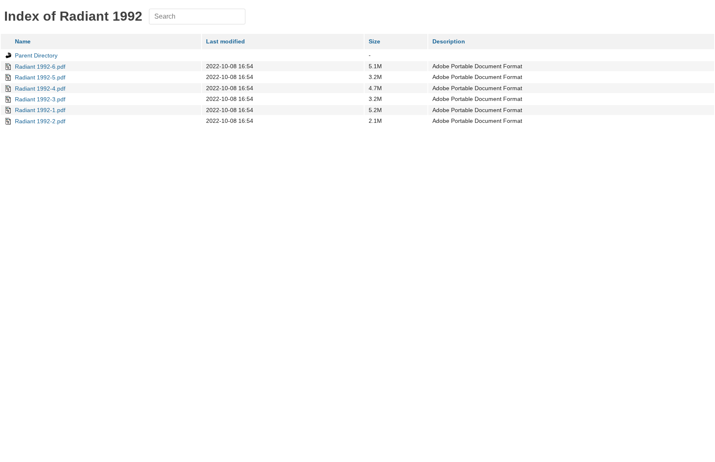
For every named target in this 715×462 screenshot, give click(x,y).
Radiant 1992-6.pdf (40, 66)
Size (374, 41)
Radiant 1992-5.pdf (40, 77)
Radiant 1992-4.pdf (40, 88)
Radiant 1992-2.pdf (40, 121)
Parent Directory (36, 55)
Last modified (225, 41)
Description (448, 41)
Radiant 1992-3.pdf (40, 99)
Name (23, 41)
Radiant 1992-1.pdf (40, 110)
